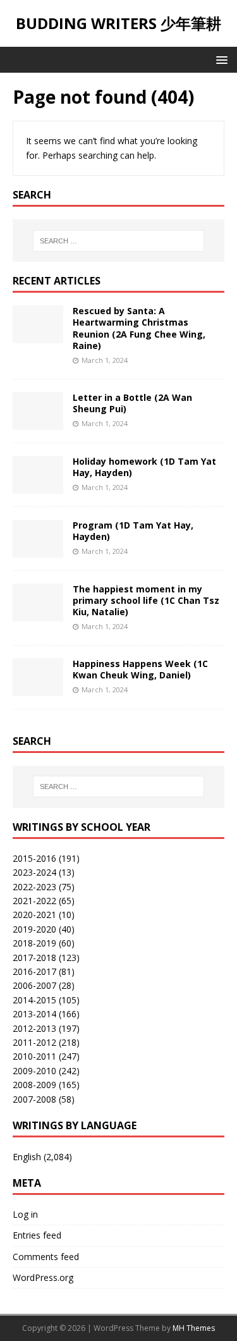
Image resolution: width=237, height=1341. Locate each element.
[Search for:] (118, 241)
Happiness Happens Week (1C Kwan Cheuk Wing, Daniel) (140, 669)
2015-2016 (34, 858)
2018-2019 (34, 943)
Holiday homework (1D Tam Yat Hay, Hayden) (144, 467)
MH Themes (194, 1328)
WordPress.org (43, 1277)
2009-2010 (34, 1071)
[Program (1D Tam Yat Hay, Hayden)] (38, 550)
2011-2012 (34, 1042)
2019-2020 (34, 929)
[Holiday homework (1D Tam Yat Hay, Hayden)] (38, 486)
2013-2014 (34, 1014)
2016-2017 (34, 971)
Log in (25, 1214)
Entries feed (37, 1235)
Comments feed (46, 1257)
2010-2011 (34, 1056)
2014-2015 (34, 1000)
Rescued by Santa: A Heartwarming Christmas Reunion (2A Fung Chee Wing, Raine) (139, 328)
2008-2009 (34, 1085)
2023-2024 (34, 872)
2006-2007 (34, 985)
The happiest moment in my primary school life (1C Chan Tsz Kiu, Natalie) (146, 600)
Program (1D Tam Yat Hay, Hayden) (133, 530)
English (27, 1157)
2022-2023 (34, 887)
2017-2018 (34, 958)
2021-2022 (34, 901)
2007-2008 (34, 1099)
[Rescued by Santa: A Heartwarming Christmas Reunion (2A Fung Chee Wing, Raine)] (38, 336)
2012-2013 (34, 1028)
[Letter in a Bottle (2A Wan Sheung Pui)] (38, 422)
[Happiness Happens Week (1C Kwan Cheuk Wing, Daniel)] (38, 688)
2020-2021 (34, 915)
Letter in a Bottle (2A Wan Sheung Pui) (132, 403)
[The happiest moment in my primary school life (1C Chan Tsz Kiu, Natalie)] (38, 614)
